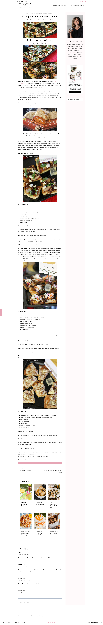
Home (3, 622)
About (18, 1)
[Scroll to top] (100, 605)
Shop (26, 1)
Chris (28, 19)
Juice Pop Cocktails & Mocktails (24, 504)
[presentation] (26, 492)
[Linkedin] (55, 622)
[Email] (85, 1)
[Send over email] (1, 315)
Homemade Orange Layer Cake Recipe (39, 533)
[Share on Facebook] (1, 310)
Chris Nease (73, 52)
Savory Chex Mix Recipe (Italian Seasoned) (54, 533)
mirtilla (20, 590)
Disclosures (9, 622)
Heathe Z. (21, 564)
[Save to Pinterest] (1, 312)
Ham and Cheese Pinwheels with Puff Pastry (25, 533)
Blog (81, 5)
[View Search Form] (84, 5)
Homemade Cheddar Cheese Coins (40, 504)
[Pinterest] (83, 1)
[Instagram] (80, 1)
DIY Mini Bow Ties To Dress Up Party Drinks (52, 470)
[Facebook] (78, 1)
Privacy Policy (17, 622)
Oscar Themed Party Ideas (25, 469)
